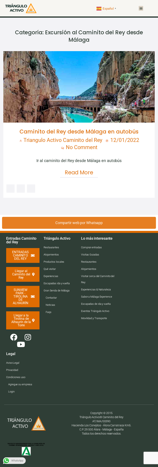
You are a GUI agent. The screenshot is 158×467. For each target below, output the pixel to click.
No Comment (81, 147)
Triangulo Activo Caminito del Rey (62, 140)
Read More (79, 172)
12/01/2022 (124, 140)
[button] (141, 8)
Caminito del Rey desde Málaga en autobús (79, 131)
